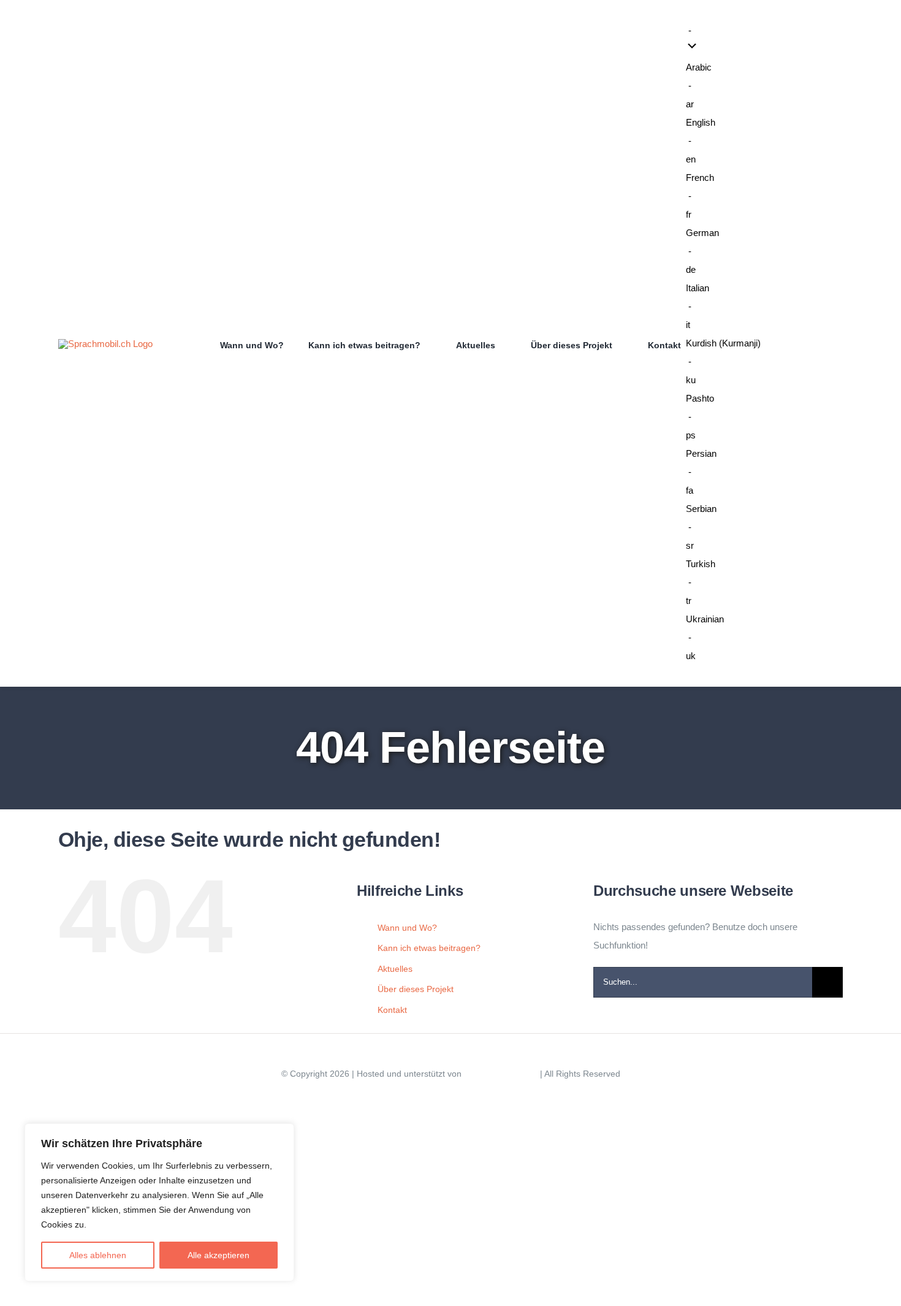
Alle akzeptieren (218, 1255)
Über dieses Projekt (416, 989)
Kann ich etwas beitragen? (429, 948)
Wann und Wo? (407, 928)
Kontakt (392, 1010)
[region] (159, 1202)
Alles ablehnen (97, 1255)
